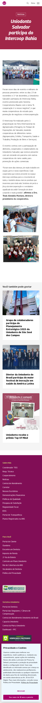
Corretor (6, 487)
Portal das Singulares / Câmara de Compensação (16, 612)
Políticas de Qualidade (12, 499)
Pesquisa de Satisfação (12, 503)
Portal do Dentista (10, 607)
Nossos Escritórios (10, 491)
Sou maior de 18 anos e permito (21, 697)
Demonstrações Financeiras (14, 495)
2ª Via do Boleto (9, 557)
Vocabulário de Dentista (12, 569)
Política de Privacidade (12, 573)
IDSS (4, 511)
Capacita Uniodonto (10, 622)
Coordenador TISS (10, 468)
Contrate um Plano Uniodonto (14, 561)
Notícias (20, 14)
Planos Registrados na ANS (14, 519)
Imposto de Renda (10, 553)
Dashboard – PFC (9, 629)
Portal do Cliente (9, 541)
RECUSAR (21, 691)
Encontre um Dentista (11, 549)
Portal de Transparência (12, 515)
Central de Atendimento (12, 483)
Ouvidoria (6, 545)
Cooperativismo (9, 475)
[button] (35, 3)
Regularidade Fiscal (10, 507)
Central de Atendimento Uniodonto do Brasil (20, 618)
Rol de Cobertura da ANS (13, 565)
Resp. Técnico (8, 471)
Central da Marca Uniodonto (14, 626)
